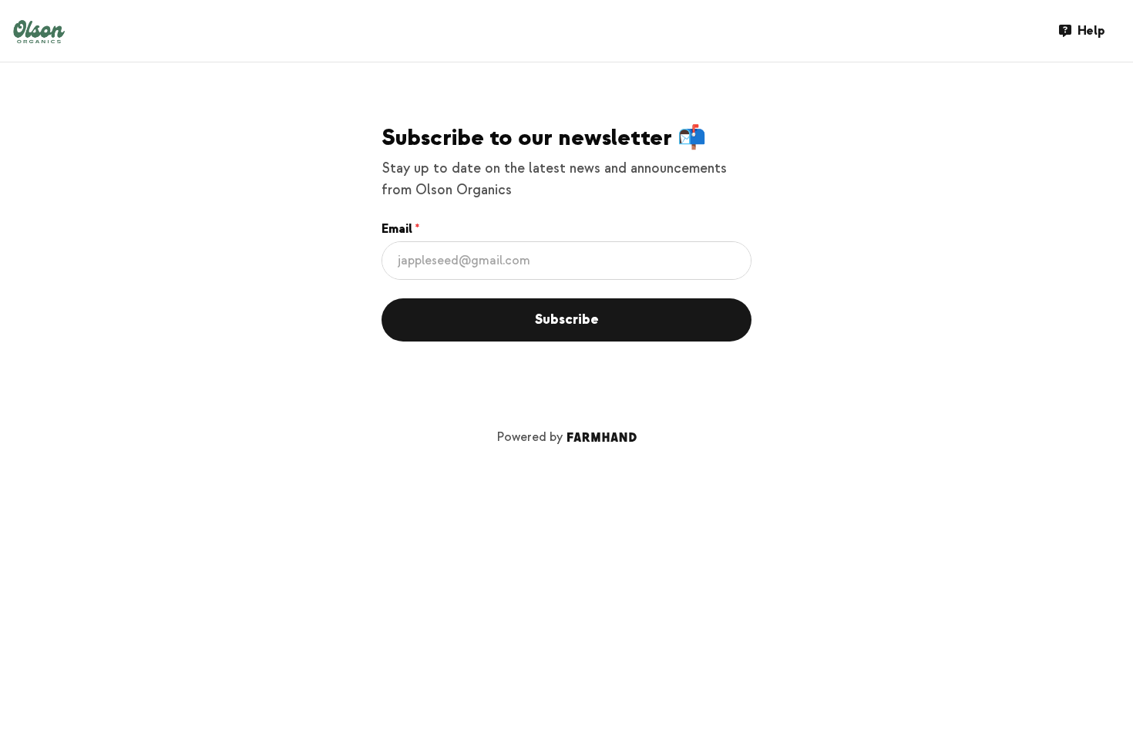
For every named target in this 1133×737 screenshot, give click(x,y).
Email (397, 229)
